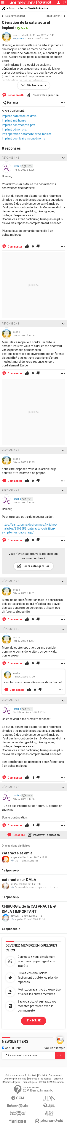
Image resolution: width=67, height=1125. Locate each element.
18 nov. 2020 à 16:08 (23, 335)
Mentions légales (11, 1082)
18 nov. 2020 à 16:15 (23, 462)
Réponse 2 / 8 (10, 323)
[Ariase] (18, 1121)
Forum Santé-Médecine (34, 8)
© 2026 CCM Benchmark (51, 1082)
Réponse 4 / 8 (10, 490)
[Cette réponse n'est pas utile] (38, 246)
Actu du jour (12, 1048)
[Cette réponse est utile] (27, 246)
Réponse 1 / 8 (10, 157)
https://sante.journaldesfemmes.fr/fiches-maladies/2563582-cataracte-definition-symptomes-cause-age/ (29, 528)
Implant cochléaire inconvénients (23, 138)
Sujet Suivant (54, 15)
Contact (32, 1075)
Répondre (18, 834)
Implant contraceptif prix (18, 125)
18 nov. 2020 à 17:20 (24, 676)
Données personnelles (15, 1078)
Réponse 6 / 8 (10, 628)
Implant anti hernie (14, 120)
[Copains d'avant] (18, 1113)
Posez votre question (45, 95)
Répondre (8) (15, 95)
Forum (12, 8)
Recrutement (55, 1075)
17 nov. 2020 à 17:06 (23, 169)
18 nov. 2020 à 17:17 (23, 640)
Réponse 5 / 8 (10, 581)
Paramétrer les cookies (39, 1078)
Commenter (14, 246)
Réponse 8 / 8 (10, 787)
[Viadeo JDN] (49, 1113)
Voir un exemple (54, 1048)
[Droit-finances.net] (49, 1105)
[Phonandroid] (49, 1120)
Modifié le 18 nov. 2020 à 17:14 (29, 712)
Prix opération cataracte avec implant (26, 134)
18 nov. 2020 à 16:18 (23, 502)
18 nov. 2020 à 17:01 (23, 593)
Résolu (24, 28)
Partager (12, 102)
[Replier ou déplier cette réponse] (63, 158)
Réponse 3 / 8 (10, 450)
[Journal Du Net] (49, 1098)
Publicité (42, 1075)
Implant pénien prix (14, 129)
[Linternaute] (18, 1106)
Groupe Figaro (30, 1082)
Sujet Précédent (15, 15)
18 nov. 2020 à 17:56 (37, 38)
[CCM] (18, 1098)
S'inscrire (34, 1020)
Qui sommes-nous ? (15, 1075)
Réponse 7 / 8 (10, 700)
